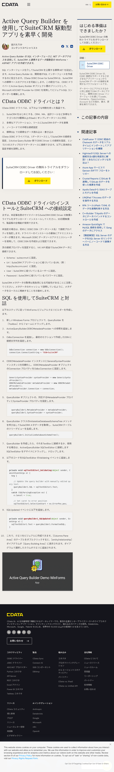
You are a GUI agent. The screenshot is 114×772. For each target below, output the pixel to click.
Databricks (38, 713)
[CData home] (12, 4)
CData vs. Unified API (68, 686)
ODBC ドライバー (15, 658)
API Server (11, 676)
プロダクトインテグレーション (69, 664)
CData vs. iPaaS (65, 681)
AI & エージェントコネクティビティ (69, 671)
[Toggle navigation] (28, 4)
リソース (11, 722)
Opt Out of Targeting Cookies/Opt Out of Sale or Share (87, 764)
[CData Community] (29, 632)
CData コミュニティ (16, 709)
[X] (14, 632)
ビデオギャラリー (15, 735)
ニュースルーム (91, 667)
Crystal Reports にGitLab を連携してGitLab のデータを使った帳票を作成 (96, 181)
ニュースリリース (91, 663)
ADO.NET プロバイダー (17, 667)
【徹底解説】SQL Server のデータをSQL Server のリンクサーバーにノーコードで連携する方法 (97, 240)
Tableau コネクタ (14, 693)
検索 (87, 5)
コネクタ (62, 658)
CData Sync (38, 658)
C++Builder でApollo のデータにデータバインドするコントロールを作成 (96, 216)
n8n (34, 727)
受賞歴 (87, 671)
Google (36, 718)
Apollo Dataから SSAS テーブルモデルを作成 (97, 191)
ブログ (10, 718)
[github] (24, 632)
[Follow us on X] (67, 46)
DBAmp (36, 671)
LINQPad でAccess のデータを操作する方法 (96, 199)
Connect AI (38, 663)
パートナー (63, 677)
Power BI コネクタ (15, 689)
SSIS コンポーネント (42, 667)
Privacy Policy (25, 755)
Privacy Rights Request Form (25, 758)
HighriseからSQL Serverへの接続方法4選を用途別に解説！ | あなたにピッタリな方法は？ (96, 158)
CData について (91, 658)
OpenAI (36, 731)
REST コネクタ (13, 680)
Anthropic (37, 709)
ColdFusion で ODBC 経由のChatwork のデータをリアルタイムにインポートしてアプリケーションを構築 (96, 144)
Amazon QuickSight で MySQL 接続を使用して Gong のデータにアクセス (97, 227)
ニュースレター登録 (15, 727)
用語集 (10, 731)
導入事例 (11, 713)
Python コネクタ (14, 671)
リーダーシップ (91, 676)
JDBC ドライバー (14, 663)
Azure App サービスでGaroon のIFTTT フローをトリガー (96, 170)
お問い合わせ (101, 4)
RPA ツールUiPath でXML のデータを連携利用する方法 (96, 207)
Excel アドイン (13, 685)
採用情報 (88, 685)
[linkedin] (9, 632)
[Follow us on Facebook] (62, 46)
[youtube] (19, 632)
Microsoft (37, 722)
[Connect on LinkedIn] (71, 46)
